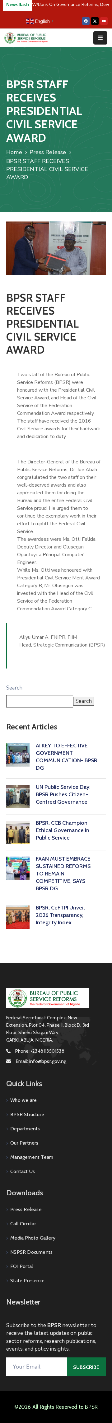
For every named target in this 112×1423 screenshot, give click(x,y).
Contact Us (22, 1171)
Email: (41, 1061)
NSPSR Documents (31, 1252)
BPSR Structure (27, 1114)
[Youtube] (104, 21)
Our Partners (24, 1143)
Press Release (48, 152)
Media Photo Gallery (32, 1238)
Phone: (39, 1051)
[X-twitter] (95, 21)
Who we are (23, 1100)
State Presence (27, 1280)
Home (14, 152)
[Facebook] (86, 21)
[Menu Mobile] (100, 38)
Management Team (31, 1157)
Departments (25, 1129)
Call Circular (23, 1224)
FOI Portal (21, 1266)
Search (14, 687)
